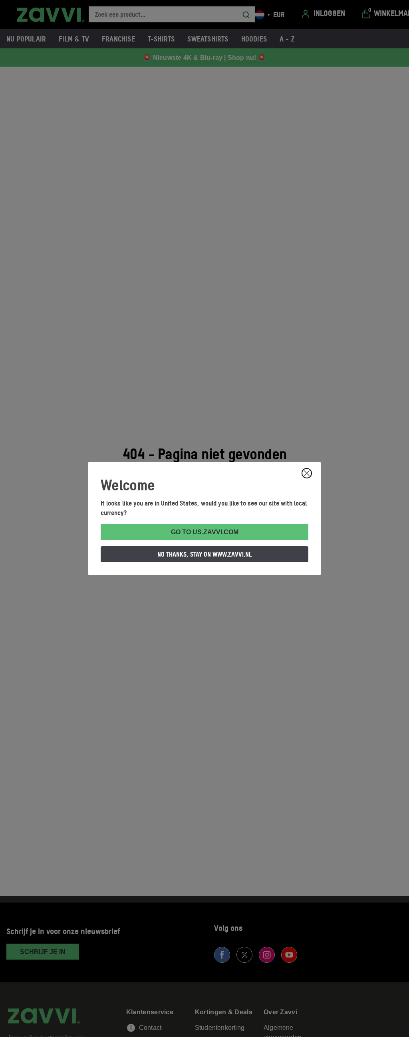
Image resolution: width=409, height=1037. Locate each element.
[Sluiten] (307, 473)
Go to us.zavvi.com (204, 532)
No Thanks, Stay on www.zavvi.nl (204, 554)
